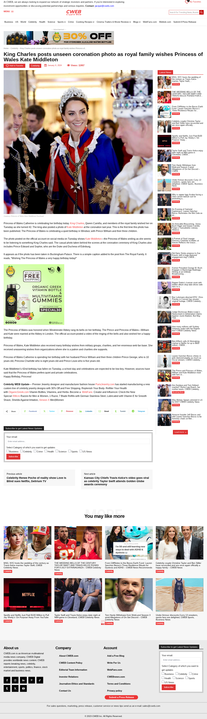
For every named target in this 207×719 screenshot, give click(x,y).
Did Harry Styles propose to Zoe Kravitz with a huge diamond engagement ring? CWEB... (186, 255)
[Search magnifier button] (201, 12)
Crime (40, 451)
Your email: (11, 437)
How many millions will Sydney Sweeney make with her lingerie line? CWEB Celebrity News (186, 329)
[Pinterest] (31, 680)
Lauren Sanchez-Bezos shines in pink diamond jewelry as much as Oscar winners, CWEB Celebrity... (187, 358)
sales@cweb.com (151, 706)
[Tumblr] (7, 688)
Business (13, 451)
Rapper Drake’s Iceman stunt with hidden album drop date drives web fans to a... (187, 284)
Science (62, 451)
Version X (44, 400)
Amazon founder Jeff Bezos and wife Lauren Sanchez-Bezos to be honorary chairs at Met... (187, 417)
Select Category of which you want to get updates (30, 447)
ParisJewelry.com (104, 384)
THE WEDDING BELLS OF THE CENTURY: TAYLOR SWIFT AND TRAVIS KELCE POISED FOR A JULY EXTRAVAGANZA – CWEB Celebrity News (77, 566)
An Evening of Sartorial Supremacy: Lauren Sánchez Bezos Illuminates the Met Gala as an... (187, 212)
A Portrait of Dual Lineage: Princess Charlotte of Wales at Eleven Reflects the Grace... (185, 240)
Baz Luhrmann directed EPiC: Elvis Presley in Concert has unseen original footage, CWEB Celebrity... (187, 299)
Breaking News (178, 392)
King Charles (77, 223)
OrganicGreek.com (19, 392)
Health (50, 451)
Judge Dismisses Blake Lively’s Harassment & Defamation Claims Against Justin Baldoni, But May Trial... (187, 315)
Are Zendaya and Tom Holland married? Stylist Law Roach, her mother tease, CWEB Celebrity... (186, 387)
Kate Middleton (75, 227)
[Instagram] (15, 680)
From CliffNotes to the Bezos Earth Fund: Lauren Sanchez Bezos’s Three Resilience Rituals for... (187, 108)
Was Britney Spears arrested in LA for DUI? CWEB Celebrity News (187, 401)
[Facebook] (7, 680)
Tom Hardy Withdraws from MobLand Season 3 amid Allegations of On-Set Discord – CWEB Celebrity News (127, 617)
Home (6, 48)
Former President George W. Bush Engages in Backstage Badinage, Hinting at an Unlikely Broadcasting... (187, 271)
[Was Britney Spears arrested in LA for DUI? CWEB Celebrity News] (164, 405)
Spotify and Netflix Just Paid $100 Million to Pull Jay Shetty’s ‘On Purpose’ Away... (187, 138)
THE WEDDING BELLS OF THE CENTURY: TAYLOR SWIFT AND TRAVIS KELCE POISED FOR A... (187, 94)
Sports (74, 451)
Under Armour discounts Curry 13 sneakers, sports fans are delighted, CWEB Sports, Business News (187, 183)
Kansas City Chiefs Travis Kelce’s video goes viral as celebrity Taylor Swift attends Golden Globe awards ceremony (116, 481)
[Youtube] (23, 688)
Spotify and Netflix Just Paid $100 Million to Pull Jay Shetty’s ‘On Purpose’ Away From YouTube (26, 616)
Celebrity (14, 48)
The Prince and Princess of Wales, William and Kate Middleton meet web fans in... (187, 373)
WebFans (87, 392)
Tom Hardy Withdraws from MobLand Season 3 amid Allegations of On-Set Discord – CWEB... (186, 168)
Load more (179, 432)
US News (87, 451)
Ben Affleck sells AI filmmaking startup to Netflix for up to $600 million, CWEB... (185, 343)
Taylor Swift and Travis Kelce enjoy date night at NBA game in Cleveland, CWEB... (187, 152)
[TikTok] (40, 680)
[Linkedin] (23, 680)
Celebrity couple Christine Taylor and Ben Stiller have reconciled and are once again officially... (187, 123)
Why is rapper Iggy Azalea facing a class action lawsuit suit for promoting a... (187, 196)
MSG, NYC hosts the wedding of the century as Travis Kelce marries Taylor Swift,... (186, 79)
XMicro (16, 396)
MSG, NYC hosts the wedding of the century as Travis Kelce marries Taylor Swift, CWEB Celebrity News (26, 565)
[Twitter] (15, 688)
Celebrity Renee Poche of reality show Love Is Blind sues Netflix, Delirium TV (36, 479)
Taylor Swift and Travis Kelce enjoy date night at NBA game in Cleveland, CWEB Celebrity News (77, 616)
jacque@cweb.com (104, 6)
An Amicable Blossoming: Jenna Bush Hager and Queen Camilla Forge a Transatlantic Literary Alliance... (186, 227)
